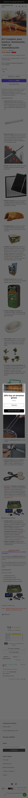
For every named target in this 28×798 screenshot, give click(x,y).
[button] (14, 405)
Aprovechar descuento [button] (14, 411)
